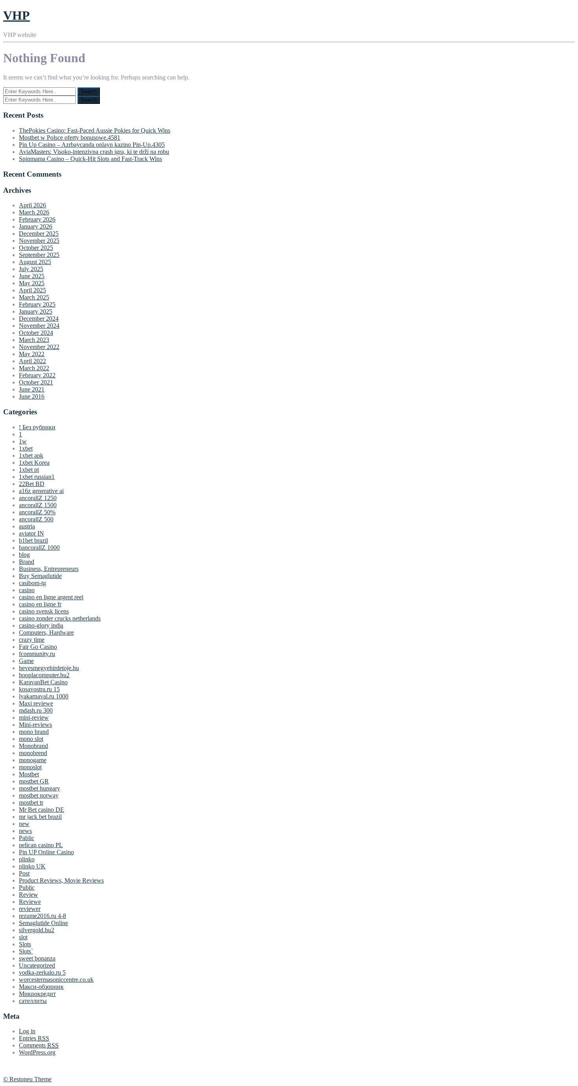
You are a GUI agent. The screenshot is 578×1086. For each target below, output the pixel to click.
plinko (27, 859)
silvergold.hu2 (36, 930)
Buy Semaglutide (40, 576)
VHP (16, 15)
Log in (27, 1031)
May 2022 (31, 354)
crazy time (31, 639)
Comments (39, 1045)
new (24, 823)
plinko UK (32, 866)
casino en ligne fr (40, 604)
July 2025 (31, 269)
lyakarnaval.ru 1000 (43, 696)
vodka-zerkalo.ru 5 (42, 972)
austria (27, 526)
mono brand (34, 731)
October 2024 (36, 332)
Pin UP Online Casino (46, 852)
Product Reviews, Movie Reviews (61, 880)
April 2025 (32, 290)
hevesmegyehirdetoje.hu (49, 668)
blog (24, 554)
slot (23, 937)
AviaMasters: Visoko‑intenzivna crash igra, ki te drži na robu (94, 151)
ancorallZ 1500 (38, 505)
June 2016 (31, 396)
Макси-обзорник (41, 986)
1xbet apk (31, 455)
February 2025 (37, 304)
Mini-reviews (35, 724)
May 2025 (31, 283)
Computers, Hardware (46, 632)
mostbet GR (34, 781)
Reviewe (30, 901)
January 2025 (35, 311)
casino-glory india (41, 625)
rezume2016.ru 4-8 (42, 915)
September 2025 (39, 254)
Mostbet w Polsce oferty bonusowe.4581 (69, 137)
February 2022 (37, 375)
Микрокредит (37, 993)
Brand (26, 561)
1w (23, 441)
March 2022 (34, 368)
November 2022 (39, 347)
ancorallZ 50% (37, 512)
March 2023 (34, 339)
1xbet (26, 448)
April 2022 (32, 361)
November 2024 (39, 325)
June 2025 (31, 276)
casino (27, 590)
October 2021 (36, 382)
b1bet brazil (33, 540)
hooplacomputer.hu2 (44, 675)
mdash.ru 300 (36, 710)
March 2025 (34, 297)
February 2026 (37, 219)
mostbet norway (39, 795)
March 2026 (34, 212)
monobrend (33, 753)
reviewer (29, 908)
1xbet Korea (34, 462)
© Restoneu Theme (27, 1079)
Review (28, 894)
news (25, 830)
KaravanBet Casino (43, 682)
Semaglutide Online (43, 923)
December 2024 (39, 318)
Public (27, 887)
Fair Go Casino (38, 646)
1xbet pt (29, 469)
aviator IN (31, 533)
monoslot (30, 767)
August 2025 (35, 262)
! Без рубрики (37, 427)
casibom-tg (32, 583)
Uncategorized (37, 965)
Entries (34, 1038)
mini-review (34, 717)
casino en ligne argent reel (51, 597)
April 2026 (32, 205)
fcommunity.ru (37, 653)
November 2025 (39, 240)
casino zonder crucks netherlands (60, 618)
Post (24, 873)
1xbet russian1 (37, 476)
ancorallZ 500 (36, 519)
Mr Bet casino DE (41, 809)
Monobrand (33, 745)
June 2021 (31, 389)
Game (26, 661)
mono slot (31, 738)
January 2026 (35, 226)
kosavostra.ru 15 (39, 689)
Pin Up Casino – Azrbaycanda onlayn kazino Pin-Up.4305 (92, 144)
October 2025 (36, 247)
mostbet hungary (39, 788)
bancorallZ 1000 (39, 547)
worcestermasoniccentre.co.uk (56, 979)
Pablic (26, 838)
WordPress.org (37, 1052)
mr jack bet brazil (40, 816)
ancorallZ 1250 (38, 498)
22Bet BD (31, 483)
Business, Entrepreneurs (49, 568)
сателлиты (33, 1000)
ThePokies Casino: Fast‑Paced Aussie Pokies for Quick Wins (94, 130)
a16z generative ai (41, 491)
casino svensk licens (44, 611)
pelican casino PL (41, 845)
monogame (32, 760)
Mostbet (29, 774)
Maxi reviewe (36, 703)
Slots (25, 944)
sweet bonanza (37, 958)
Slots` (26, 951)
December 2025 (39, 233)
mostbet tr (31, 802)
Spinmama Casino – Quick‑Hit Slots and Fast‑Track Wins (90, 158)
